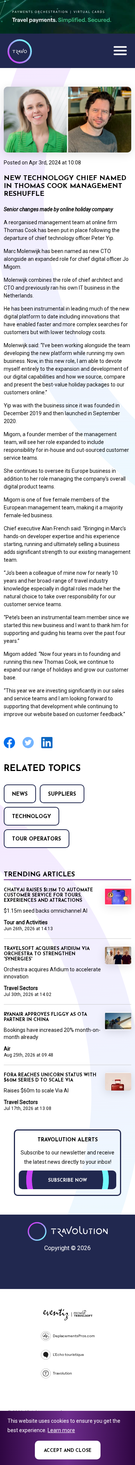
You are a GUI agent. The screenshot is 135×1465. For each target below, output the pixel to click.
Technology (31, 817)
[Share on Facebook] (9, 747)
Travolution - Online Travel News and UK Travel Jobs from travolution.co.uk (67, 1231)
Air (7, 1048)
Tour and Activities (26, 922)
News (20, 794)
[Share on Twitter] (28, 747)
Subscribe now (67, 1180)
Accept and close (68, 1451)
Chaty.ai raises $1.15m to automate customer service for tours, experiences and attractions (48, 895)
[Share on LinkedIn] (46, 747)
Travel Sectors (21, 988)
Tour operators (36, 839)
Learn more (61, 1430)
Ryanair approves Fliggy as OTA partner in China (45, 1017)
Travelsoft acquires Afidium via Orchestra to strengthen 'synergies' (47, 954)
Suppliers (62, 794)
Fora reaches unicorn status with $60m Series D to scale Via (50, 1078)
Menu (120, 50)
